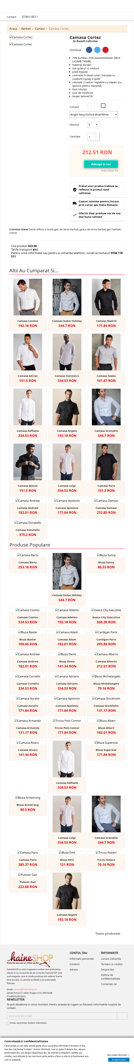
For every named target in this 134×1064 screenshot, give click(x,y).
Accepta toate (119, 1059)
